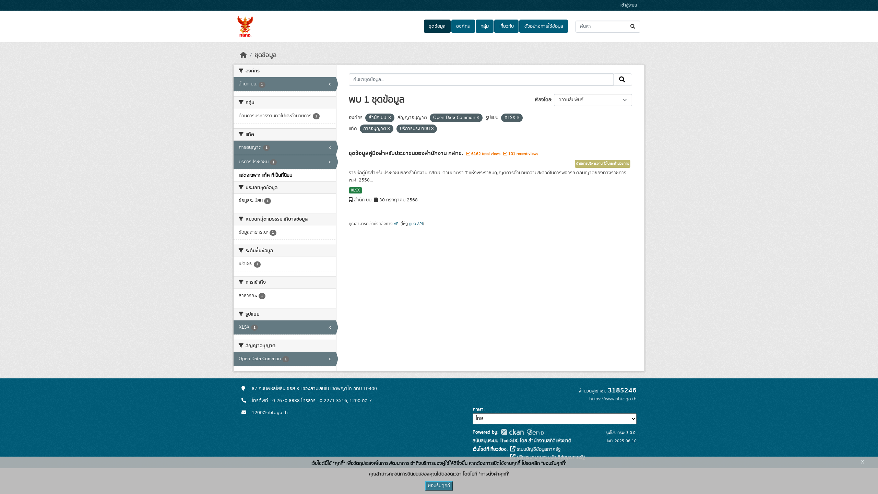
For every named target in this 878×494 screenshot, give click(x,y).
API (397, 224)
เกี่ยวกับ (506, 26)
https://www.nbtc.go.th (613, 399)
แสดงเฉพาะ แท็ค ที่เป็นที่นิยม (265, 175)
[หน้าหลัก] (243, 55)
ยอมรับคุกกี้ (439, 485)
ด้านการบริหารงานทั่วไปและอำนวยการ (602, 163)
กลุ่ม (484, 26)
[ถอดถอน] (390, 118)
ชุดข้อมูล (437, 26)
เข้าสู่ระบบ (628, 5)
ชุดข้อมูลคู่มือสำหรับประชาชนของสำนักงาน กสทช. (406, 153)
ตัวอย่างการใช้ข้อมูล (543, 26)
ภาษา (478, 409)
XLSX (355, 190)
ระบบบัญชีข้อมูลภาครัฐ (538, 449)
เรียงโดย (543, 99)
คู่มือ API (416, 224)
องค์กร (463, 26)
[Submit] (633, 27)
